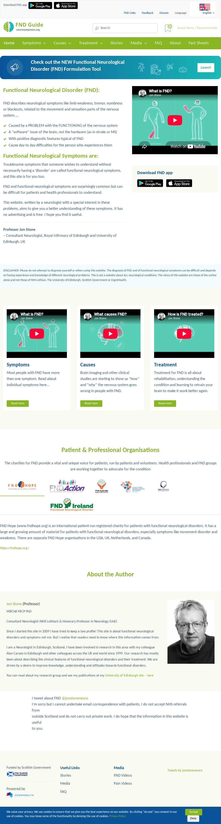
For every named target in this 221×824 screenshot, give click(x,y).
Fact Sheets (199, 43)
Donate (164, 13)
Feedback (148, 13)
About (175, 43)
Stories (116, 43)
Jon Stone (14, 604)
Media (136, 43)
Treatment (88, 43)
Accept (193, 812)
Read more (17, 403)
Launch (206, 67)
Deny (193, 818)
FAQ (158, 43)
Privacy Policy (117, 816)
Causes (60, 43)
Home (9, 43)
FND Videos (123, 776)
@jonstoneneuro (75, 698)
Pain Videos (123, 784)
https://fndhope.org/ (14, 548)
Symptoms (31, 43)
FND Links (130, 13)
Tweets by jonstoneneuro (184, 770)
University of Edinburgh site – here (129, 675)
